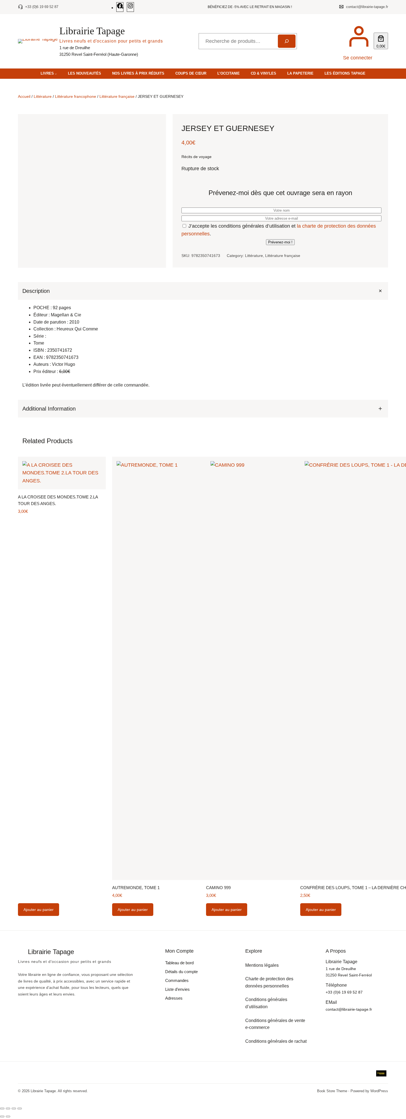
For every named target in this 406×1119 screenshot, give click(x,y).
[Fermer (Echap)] (19, 1108)
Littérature (43, 96)
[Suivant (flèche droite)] (8, 1116)
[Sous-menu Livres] (56, 74)
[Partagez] (14, 1108)
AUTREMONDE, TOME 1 (136, 887)
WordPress (379, 1091)
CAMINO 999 (218, 887)
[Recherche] (287, 41)
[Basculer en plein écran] (8, 1108)
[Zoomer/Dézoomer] (2, 1108)
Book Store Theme (332, 1091)
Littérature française (117, 96)
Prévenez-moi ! (280, 242)
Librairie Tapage (92, 30)
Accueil (24, 96)
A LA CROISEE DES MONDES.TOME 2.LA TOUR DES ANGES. (58, 500)
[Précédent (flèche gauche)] (2, 1116)
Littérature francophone (75, 96)
